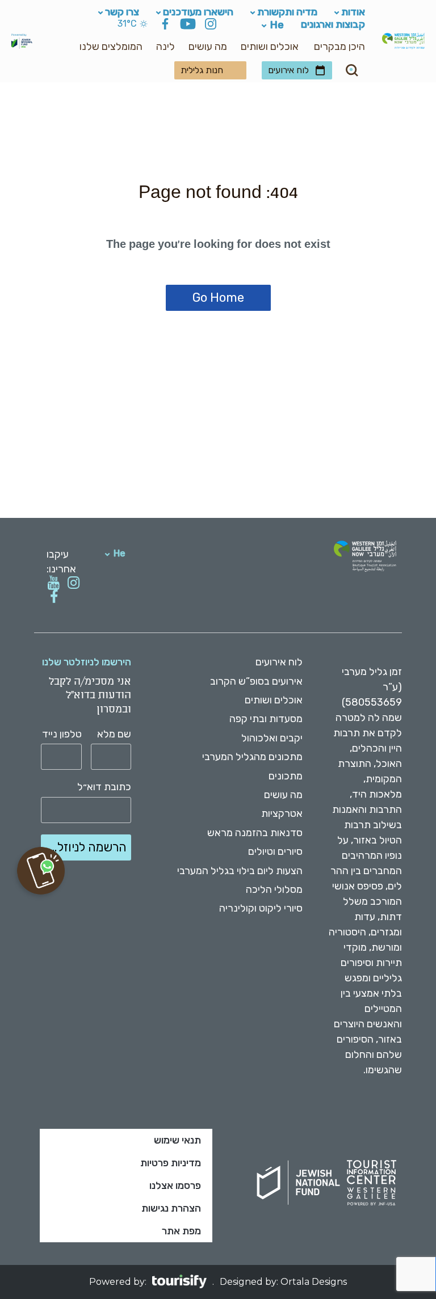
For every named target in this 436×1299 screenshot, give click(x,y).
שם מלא (114, 734)
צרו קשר (122, 12)
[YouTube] (187, 25)
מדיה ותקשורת (287, 12)
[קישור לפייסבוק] (54, 597)
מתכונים (286, 776)
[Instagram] (210, 25)
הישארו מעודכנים (198, 12)
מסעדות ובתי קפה (266, 718)
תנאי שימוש (177, 1140)
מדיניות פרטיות (170, 1163)
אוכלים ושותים (270, 46)
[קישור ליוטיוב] (54, 583)
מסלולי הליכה (274, 889)
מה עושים (207, 46)
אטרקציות (282, 813)
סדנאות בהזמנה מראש (255, 832)
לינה (165, 46)
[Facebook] (165, 25)
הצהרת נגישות (171, 1208)
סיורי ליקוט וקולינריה (261, 908)
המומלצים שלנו (110, 46)
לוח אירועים (288, 70)
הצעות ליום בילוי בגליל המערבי (240, 870)
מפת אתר (181, 1231)
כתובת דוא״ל (104, 787)
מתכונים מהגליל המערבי (252, 756)
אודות (353, 12)
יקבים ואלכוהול (272, 738)
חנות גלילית (202, 70)
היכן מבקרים (339, 46)
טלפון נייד (62, 734)
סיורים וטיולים (275, 851)
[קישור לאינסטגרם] (73, 583)
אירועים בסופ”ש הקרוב (256, 681)
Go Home (218, 297)
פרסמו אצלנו (175, 1185)
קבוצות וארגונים (333, 24)
